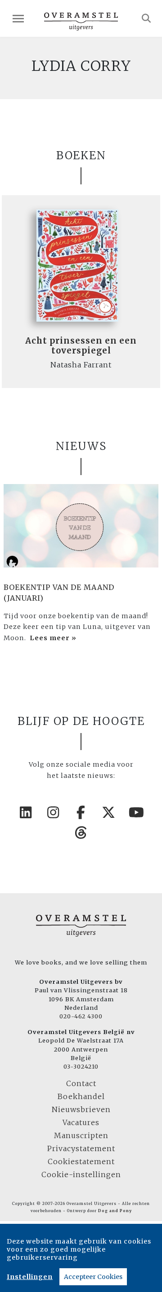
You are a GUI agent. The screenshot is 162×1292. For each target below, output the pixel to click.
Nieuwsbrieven (81, 1109)
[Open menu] (18, 18)
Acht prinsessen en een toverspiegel (81, 346)
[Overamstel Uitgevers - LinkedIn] (26, 812)
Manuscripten (81, 1135)
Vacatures (81, 1122)
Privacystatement (81, 1148)
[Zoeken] (146, 18)
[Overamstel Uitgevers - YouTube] (136, 812)
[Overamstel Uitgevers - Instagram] (53, 812)
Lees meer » (53, 638)
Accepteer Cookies (93, 1277)
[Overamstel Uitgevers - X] (109, 812)
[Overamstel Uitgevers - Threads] (81, 832)
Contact (81, 1083)
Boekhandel (81, 1096)
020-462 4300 (81, 1016)
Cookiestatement (81, 1161)
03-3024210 (81, 1066)
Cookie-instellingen (81, 1174)
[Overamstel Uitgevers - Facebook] (81, 812)
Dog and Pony (115, 1211)
